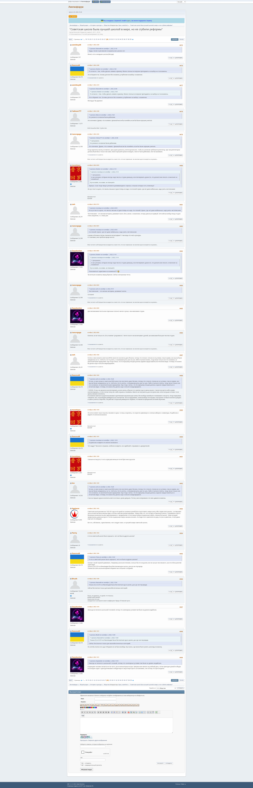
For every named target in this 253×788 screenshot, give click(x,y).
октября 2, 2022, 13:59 (93, 456)
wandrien (124, 25)
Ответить (174, 39)
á (80, 709)
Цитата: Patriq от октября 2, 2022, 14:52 (102, 557)
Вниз (70, 39)
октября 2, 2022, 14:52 (93, 533)
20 (90, 39)
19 (88, 39)
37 (126, 39)
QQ (171, 58)
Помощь (177, 784)
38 (128, 39)
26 (102, 39)
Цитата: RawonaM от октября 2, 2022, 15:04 (103, 582)
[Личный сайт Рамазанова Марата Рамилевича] (71, 184)
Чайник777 (76, 111)
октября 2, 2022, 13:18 (93, 409)
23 (96, 39)
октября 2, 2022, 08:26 (93, 332)
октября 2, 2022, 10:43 (93, 375)
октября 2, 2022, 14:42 (93, 508)
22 (94, 39)
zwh (73, 204)
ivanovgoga (76, 134)
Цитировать (178, 58)
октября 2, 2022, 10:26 (93, 354)
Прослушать (83, 740)
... (84, 39)
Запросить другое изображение (97, 740)
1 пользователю (91, 155)
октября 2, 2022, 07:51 (93, 204)
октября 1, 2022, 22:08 (93, 65)
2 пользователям (91, 78)
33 (118, 39)
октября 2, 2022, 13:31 (93, 436)
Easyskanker (77, 251)
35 (122, 39)
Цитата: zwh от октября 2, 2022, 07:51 (102, 289)
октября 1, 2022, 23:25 (93, 134)
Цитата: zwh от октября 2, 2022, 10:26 (102, 379)
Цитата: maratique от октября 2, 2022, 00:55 (103, 208)
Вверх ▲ (183, 784)
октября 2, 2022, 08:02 (93, 250)
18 (86, 39)
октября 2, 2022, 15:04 (93, 553)
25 (100, 39)
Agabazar (75, 508)
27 (105, 39)
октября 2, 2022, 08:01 (93, 226)
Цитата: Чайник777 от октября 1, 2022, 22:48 (104, 138)
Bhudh (74, 579)
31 (114, 39)
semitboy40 (76, 45)
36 (124, 39)
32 (116, 39)
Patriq (74, 533)
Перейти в (152, 688)
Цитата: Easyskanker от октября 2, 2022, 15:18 (104, 661)
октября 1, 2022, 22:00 (93, 44)
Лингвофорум (75, 7)
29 (110, 39)
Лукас (120, 25)
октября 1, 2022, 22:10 (93, 85)
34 (120, 39)
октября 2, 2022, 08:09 (93, 308)
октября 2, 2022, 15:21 (93, 631)
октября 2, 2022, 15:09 (93, 578)
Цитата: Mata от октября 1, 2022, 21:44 (102, 115)
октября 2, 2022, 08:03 (93, 285)
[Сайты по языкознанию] (71, 596)
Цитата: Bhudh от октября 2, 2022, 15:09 (102, 635)
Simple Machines (80, 784)
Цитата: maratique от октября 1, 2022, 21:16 (105, 172)
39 (130, 39)
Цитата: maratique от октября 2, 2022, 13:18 (103, 440)
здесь (129, 21)
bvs (73, 483)
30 (112, 39)
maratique (76, 165)
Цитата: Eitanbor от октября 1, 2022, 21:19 (103, 169)
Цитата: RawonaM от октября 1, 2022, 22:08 (103, 89)
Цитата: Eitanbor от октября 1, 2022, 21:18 (103, 254)
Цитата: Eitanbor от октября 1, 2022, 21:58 (103, 69)
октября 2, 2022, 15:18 (93, 606)
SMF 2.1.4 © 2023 (71, 784)
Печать (182, 39)
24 (98, 39)
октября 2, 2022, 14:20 (93, 483)
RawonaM (76, 65)
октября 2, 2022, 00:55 (93, 165)
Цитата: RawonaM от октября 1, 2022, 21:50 (103, 48)
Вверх (70, 680)
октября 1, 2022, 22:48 (93, 111)
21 (92, 39)
